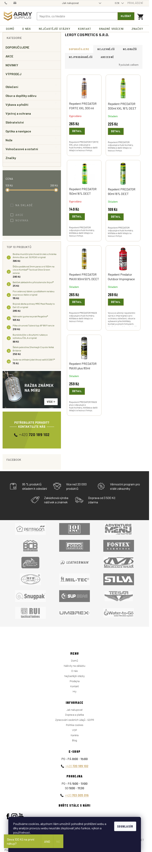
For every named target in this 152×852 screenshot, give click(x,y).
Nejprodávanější (81, 57)
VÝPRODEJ (13, 74)
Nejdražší (130, 49)
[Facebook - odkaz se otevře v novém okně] (8, 816)
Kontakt (74, 686)
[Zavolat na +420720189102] (9, 2)
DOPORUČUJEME (17, 47)
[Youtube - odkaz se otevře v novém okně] (21, 816)
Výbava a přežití (17, 104)
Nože (9, 140)
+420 (76, 766)
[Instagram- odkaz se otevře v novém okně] (14, 816)
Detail (77, 131)
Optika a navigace (18, 131)
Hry (74, 691)
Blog (74, 740)
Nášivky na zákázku (74, 665)
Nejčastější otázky (74, 676)
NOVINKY (12, 65)
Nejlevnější (106, 49)
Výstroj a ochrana (18, 113)
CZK (117, 3)
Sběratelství (15, 122)
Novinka (24, 220)
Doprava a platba (74, 714)
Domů (74, 660)
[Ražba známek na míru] (32, 389)
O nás (74, 670)
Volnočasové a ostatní (22, 149)
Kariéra (75, 735)
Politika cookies (74, 725)
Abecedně (107, 57)
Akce (22, 214)
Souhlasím (125, 826)
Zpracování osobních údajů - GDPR (74, 719)
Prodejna (75, 681)
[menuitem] (10, 29)
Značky (11, 158)
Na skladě (27, 205)
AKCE (9, 56)
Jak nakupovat (70, 3)
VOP (74, 730)
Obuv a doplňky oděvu (21, 95)
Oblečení (12, 87)
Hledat (126, 16)
